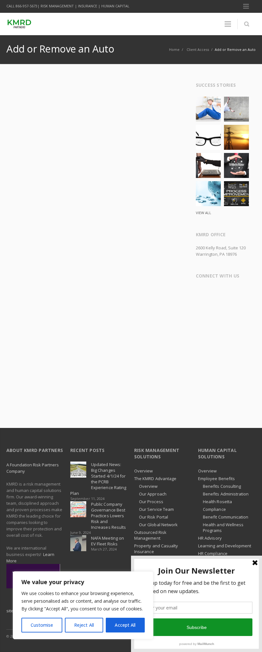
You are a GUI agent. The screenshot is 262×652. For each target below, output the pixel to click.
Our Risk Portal (153, 517)
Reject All (84, 625)
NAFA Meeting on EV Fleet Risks (107, 541)
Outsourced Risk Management (150, 535)
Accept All (125, 625)
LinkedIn (239, 292)
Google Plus (226, 292)
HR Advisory (210, 538)
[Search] (246, 24)
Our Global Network (158, 524)
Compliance (214, 509)
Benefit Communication (225, 517)
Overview (143, 471)
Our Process (151, 501)
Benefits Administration (226, 494)
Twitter (214, 292)
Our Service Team (156, 509)
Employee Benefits (216, 478)
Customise (42, 625)
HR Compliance (212, 553)
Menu (246, 6)
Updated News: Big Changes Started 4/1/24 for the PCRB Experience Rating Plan (98, 479)
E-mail (214, 308)
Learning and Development (224, 546)
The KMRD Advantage (155, 478)
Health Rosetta (217, 501)
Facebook (202, 292)
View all (203, 212)
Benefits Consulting (222, 486)
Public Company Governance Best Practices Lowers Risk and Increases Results (108, 515)
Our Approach (152, 494)
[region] (83, 605)
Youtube (202, 308)
